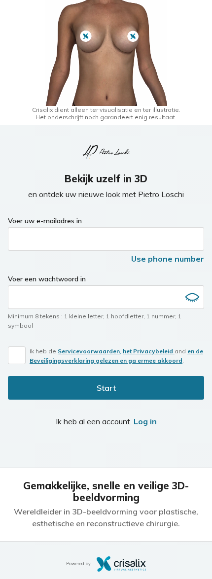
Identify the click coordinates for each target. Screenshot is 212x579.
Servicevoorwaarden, (89, 351)
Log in (145, 421)
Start (106, 388)
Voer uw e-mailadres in (45, 220)
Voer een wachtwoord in (47, 278)
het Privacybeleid (149, 351)
